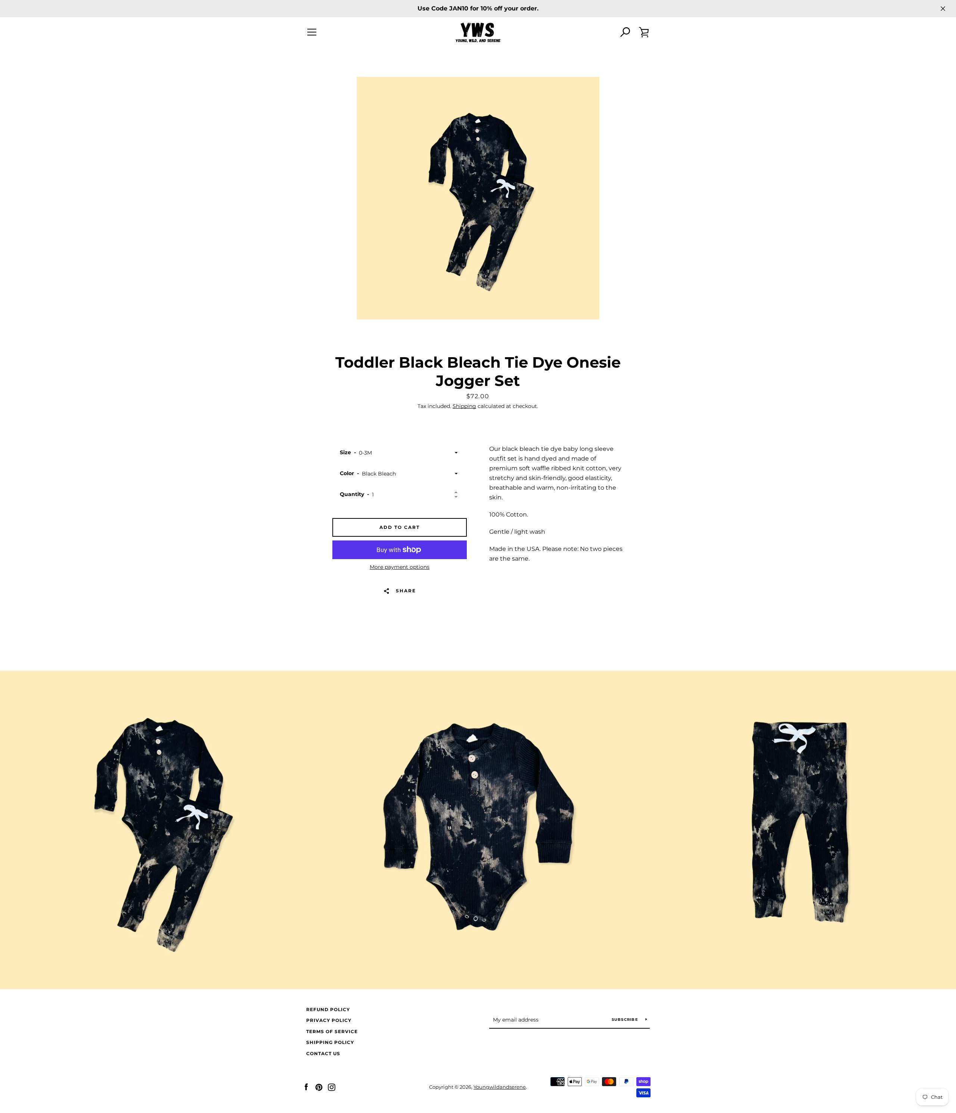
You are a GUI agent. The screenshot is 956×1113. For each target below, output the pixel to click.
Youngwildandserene (500, 1087)
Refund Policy (328, 1009)
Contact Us (323, 1053)
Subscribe (626, 1019)
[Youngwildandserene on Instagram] (331, 1086)
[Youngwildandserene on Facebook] (306, 1086)
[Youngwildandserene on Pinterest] (319, 1086)
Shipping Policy (330, 1042)
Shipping (464, 406)
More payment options (399, 567)
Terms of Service (332, 1031)
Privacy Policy (328, 1020)
